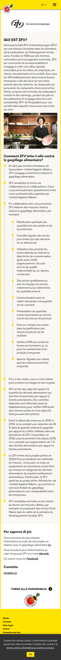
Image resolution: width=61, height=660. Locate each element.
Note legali (8, 625)
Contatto (7, 622)
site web (44, 553)
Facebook (32, 558)
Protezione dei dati (11, 632)
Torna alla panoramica (29, 589)
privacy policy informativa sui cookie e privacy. (30, 647)
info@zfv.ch (10, 573)
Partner (6, 629)
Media (6, 618)
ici (49, 544)
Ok (30, 654)
